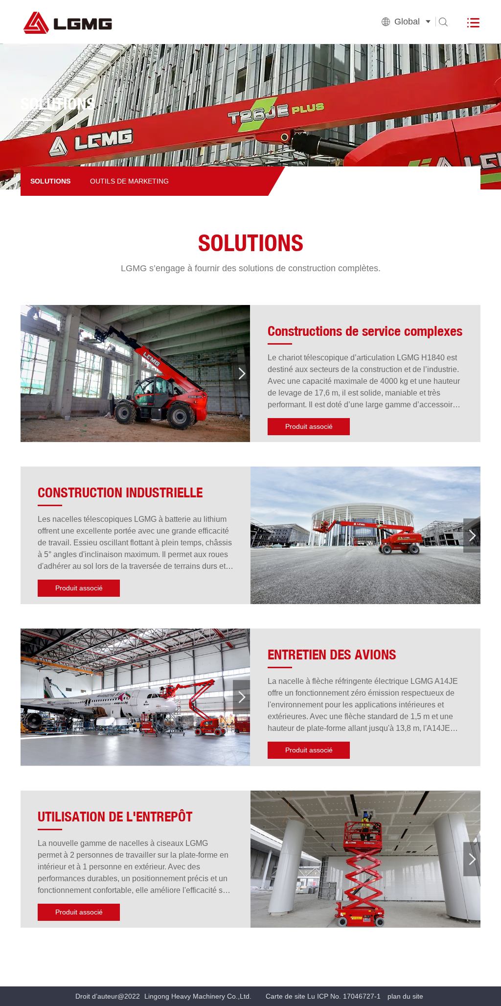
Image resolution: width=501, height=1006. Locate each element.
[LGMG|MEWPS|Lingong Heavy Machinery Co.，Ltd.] (94, 21)
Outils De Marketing (129, 181)
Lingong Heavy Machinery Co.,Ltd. (197, 996)
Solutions (50, 181)
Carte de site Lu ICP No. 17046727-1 (323, 996)
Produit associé (309, 426)
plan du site (405, 996)
